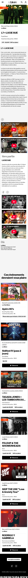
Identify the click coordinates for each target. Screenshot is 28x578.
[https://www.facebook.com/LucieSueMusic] (3, 192)
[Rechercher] (22, 2)
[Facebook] (11, 566)
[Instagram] (16, 566)
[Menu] (2, 2)
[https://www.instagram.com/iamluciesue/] (7, 192)
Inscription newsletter (14, 559)
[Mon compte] (25, 2)
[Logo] (12, 2)
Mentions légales (22, 571)
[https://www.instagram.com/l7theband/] (2, 119)
